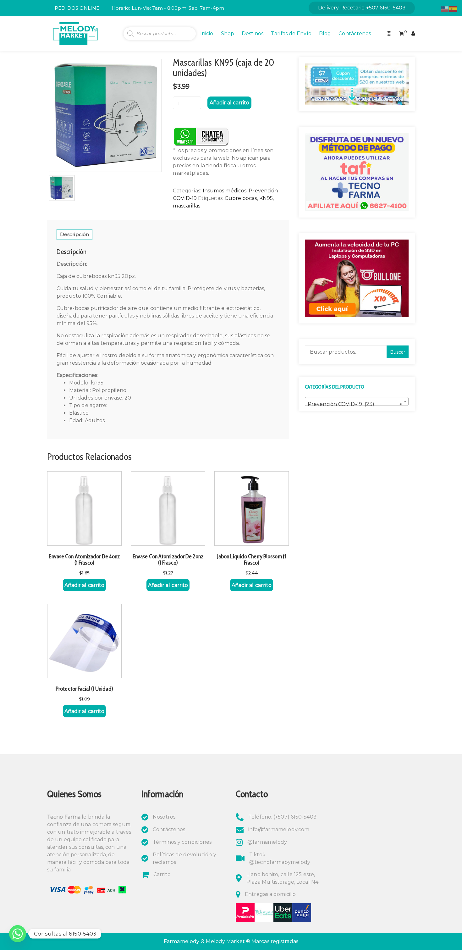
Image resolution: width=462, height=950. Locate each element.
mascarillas (186, 206)
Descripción (74, 234)
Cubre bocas (241, 198)
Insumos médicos (225, 191)
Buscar (397, 352)
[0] (401, 33)
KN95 (266, 198)
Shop (227, 33)
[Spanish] (453, 8)
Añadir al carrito (229, 103)
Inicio (206, 33)
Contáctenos (354, 33)
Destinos (252, 33)
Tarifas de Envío (291, 33)
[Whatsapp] (17, 933)
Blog (325, 33)
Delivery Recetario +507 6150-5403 (361, 8)
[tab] (74, 234)
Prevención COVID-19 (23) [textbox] (355, 404)
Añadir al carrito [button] (84, 585)
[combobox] (357, 401)
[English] (445, 8)
